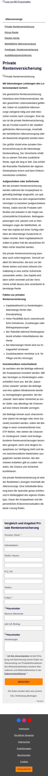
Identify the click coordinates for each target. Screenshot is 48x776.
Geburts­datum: (11, 545)
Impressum (24, 729)
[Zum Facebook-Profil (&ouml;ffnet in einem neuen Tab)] (19, 720)
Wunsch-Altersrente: (14, 613)
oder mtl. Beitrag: (12, 624)
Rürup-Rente (11, 32)
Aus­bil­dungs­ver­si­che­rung (18, 55)
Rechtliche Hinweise (24, 735)
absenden (24, 681)
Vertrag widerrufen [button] (24, 769)
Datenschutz (24, 742)
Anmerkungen (11, 639)
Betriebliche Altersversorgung (20, 43)
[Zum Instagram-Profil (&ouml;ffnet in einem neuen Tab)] (24, 720)
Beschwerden (24, 755)
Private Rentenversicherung (19, 26)
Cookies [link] (24, 762)
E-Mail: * (8, 598)
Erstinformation (24, 748)
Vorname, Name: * (13, 535)
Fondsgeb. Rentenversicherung (21, 49)
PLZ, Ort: (8, 571)
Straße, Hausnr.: (12, 555)
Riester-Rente (12, 38)
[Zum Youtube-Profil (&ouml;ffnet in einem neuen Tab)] (29, 720)
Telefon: (8, 587)
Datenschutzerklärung (14, 673)
